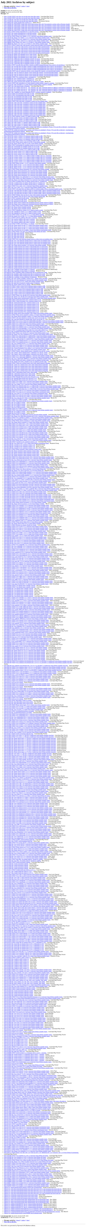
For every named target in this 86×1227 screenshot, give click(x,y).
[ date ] (28, 6)
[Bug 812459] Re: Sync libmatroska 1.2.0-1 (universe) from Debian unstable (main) (26, 832)
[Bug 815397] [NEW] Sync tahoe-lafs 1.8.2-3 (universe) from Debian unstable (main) (27, 1000)
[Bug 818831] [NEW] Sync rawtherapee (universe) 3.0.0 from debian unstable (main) (27, 1178)
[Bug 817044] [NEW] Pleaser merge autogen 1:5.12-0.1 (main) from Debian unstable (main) (28, 1102)
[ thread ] (18, 6)
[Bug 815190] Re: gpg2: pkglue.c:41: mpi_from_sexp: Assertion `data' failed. (24, 981)
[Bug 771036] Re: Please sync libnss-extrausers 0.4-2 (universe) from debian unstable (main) (28, 180)
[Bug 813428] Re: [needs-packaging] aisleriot (16, 863)
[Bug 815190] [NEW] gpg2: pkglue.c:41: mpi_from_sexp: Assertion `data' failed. (25, 980)
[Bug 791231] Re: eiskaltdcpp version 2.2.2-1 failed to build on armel (22, 211)
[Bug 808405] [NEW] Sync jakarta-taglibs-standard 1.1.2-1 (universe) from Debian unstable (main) (30, 472)
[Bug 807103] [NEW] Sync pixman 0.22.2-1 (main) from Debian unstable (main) (26, 426)
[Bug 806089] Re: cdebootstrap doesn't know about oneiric (20, 373)
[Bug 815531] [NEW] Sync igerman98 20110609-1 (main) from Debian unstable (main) (27, 1028)
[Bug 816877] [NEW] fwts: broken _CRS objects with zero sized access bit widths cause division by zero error (33, 1095)
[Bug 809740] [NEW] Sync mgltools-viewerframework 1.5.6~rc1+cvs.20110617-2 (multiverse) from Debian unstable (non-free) (38, 661)
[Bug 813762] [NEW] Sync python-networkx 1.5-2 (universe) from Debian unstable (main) (28, 916)
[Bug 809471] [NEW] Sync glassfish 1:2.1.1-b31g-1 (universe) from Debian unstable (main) (28, 597)
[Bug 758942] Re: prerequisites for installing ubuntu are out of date (22, 146)
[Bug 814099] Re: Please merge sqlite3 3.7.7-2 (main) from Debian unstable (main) (26, 930)
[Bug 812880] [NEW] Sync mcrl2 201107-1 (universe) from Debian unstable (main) (26, 842)
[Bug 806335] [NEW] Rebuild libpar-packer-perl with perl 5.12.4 (21, 376)
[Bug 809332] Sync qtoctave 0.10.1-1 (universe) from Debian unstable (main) (25, 575)
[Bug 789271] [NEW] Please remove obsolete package (19, 205)
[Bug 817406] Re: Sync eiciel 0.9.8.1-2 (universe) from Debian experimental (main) (26, 1115)
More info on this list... (10, 7)
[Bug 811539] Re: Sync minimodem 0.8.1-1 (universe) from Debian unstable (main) (26, 717)
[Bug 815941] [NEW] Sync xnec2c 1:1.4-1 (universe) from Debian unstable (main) (26, 1046)
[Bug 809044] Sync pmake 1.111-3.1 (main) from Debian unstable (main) (23, 535)
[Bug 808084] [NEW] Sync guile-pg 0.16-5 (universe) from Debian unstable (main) (26, 466)
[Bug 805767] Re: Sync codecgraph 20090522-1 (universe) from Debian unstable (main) (27, 358)
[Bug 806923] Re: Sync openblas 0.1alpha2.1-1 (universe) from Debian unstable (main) (27, 419)
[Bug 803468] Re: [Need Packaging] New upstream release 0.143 (21, 302)
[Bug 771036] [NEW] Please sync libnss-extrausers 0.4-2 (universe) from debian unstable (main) (30, 178)
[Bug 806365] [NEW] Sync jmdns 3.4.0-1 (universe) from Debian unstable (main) (26, 381)
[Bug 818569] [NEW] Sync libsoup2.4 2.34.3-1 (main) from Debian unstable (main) (26, 1167)
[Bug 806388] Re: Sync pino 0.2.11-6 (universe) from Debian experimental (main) (26, 393)
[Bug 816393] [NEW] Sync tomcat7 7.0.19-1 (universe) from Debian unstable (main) (27, 1071)
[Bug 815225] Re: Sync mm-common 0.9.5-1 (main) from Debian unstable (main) (26, 986)
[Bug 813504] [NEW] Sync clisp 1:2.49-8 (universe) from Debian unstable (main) (26, 874)
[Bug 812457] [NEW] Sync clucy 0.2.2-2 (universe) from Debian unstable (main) (26, 827)
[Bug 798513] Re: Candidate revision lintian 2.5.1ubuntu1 (19, 269)
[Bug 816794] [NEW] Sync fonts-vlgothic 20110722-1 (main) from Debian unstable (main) (28, 1093)
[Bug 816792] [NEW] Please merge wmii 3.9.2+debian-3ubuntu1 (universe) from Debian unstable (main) (32, 1090)
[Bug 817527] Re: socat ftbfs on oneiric (14, 1125)
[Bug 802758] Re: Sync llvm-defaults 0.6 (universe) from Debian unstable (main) (25, 280)
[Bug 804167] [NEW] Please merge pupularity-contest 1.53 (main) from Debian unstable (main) (29, 314)
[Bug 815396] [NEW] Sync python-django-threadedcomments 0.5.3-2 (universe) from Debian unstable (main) (33, 997)
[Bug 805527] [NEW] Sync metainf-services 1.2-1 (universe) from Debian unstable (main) (28, 340)
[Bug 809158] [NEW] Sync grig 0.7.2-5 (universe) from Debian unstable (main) (25, 537)
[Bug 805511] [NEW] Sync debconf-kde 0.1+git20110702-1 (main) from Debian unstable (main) (30, 336)
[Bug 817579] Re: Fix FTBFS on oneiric (15, 1137)
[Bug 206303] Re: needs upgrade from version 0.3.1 (18, 22)
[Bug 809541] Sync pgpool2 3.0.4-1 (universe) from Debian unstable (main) (24, 623)
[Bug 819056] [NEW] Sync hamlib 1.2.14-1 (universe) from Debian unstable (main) (26, 1184)
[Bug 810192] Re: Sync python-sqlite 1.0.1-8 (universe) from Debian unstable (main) (27, 691)
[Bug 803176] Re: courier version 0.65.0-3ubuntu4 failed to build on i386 (23, 289)
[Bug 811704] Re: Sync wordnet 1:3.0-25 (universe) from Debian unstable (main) (26, 732)
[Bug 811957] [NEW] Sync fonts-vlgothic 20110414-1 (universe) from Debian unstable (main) (29, 759)
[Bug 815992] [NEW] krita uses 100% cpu (15, 1049)
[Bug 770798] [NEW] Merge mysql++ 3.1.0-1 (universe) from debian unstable (25, 163)
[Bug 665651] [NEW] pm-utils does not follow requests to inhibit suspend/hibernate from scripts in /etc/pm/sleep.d (34, 65)
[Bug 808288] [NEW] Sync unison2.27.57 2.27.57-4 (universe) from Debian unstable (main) (29, 467)
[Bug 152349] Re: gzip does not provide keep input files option (21, 19)
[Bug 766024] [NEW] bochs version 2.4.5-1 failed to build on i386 (22, 149)
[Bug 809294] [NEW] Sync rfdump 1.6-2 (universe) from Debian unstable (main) (26, 562)
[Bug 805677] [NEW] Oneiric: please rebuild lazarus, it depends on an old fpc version (27, 351)
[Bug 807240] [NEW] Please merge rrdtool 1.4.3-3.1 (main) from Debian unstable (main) (28, 440)
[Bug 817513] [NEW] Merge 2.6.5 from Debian (17, 1121)
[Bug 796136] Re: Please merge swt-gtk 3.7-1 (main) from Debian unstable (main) (26, 225)
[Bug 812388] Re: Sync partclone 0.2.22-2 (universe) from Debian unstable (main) (26, 803)
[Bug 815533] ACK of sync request (13, 1033)
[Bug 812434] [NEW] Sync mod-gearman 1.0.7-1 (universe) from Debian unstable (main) (28, 811)
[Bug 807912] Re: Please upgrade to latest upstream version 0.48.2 (22, 451)
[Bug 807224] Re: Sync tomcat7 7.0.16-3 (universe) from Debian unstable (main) (26, 438)
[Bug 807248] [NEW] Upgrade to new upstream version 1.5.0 (20, 441)
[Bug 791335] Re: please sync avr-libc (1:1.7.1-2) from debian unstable (23, 216)
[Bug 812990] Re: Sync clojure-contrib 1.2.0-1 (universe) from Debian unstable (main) (27, 853)
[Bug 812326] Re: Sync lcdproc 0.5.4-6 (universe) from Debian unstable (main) (25, 789)
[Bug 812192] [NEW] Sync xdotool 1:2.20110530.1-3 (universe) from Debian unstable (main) (29, 777)
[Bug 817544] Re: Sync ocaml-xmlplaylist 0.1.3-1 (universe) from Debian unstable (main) (28, 1134)
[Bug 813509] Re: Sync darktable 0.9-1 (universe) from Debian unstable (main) (25, 888)
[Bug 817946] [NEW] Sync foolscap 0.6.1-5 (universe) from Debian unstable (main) (26, 1145)
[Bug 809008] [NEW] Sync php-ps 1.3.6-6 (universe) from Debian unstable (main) (26, 528)
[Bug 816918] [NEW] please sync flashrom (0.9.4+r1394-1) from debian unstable (26, 1098)
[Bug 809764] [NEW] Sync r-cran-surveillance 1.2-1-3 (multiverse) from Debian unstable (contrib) (30, 671)
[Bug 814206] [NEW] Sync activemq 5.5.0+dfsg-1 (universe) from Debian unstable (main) (28, 939)
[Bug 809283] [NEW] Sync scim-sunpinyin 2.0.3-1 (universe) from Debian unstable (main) (28, 553)
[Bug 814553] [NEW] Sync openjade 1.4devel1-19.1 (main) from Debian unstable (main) (28, 953)
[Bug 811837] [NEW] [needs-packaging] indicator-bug (19, 733)
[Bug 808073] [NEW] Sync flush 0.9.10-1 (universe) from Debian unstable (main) (26, 464)
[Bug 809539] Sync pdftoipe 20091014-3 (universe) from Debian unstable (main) (26, 618)
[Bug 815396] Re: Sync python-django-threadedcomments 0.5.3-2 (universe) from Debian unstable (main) (32, 998)
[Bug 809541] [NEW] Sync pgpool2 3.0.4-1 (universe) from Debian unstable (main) (26, 620)
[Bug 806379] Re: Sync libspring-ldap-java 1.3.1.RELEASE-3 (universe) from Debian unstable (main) (31, 389)
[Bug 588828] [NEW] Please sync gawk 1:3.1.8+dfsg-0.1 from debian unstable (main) (27, 42)
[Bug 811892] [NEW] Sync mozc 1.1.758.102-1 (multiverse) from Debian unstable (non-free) (29, 735)
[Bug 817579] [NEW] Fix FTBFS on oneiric (16, 1136)
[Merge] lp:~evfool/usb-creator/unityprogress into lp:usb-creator (21, 1195)
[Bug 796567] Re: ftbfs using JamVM (14, 233)
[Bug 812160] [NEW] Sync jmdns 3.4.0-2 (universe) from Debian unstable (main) (26, 765)
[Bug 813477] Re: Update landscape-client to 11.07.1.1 (19, 873)
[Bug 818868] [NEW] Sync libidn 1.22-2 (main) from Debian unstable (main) (25, 1180)
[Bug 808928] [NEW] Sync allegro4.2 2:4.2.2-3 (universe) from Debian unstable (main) (27, 511)
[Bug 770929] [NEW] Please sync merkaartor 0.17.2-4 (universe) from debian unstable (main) (29, 177)
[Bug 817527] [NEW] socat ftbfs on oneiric (15, 1124)
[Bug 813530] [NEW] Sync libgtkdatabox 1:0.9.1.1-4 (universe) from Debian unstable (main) (29, 898)
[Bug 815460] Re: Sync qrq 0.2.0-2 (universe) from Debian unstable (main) (24, 1013)
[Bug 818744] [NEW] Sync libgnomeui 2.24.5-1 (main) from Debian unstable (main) (27, 1172)
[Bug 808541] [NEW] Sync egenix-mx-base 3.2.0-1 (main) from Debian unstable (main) (27, 481)
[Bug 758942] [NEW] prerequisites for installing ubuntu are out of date (23, 145)
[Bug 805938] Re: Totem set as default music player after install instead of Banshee (26, 364)
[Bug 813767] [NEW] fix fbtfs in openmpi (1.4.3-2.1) (18, 921)
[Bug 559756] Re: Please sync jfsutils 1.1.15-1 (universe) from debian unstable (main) (27, 37)
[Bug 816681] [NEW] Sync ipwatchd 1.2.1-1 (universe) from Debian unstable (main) (27, 1086)
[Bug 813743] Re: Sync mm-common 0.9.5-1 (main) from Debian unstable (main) (26, 910)
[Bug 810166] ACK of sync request (13, 686)
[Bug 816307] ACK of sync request (13, 1069)
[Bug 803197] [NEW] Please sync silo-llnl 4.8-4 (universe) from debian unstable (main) (27, 295)
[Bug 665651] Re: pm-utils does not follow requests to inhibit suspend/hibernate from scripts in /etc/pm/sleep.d (33, 66)
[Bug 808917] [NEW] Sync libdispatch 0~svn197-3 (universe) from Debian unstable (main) (28, 508)
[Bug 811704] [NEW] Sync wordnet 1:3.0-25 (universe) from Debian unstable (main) (27, 729)
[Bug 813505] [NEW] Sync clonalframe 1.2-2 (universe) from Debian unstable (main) (27, 880)
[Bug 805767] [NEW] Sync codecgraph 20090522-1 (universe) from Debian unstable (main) (29, 355)
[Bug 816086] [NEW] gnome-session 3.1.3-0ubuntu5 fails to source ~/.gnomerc (25, 1053)
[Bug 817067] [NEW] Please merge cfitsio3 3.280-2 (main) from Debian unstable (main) (27, 1107)
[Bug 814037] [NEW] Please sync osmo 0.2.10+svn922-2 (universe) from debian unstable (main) (30, 925)
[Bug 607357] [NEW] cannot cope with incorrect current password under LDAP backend (28, 45)
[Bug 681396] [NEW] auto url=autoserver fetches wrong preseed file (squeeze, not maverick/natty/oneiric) (32, 71)
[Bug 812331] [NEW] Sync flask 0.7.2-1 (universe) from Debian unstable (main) (25, 792)
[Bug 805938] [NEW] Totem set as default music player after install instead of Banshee (27, 363)
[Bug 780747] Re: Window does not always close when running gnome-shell (24, 196)
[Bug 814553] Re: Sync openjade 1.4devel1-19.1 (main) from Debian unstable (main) (27, 956)
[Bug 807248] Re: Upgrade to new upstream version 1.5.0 (19, 445)
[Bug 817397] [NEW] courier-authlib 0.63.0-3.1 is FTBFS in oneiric (22, 1110)
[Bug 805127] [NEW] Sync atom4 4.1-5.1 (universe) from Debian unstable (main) (26, 325)
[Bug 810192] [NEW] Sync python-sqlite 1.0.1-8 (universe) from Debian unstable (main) (28, 688)
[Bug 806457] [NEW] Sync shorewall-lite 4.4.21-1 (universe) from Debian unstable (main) (28, 401)
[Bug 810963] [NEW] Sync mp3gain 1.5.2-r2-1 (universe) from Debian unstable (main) (27, 697)
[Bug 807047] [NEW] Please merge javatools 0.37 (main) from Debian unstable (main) (27, 420)
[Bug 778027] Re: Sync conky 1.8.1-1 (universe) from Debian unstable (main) (25, 187)
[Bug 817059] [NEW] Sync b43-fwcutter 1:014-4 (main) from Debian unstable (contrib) (27, 1104)
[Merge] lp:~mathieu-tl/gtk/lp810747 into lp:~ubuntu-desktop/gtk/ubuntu (23, 1204)
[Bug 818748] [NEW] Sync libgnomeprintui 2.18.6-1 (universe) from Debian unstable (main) (29, 1177)
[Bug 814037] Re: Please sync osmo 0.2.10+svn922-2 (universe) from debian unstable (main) (29, 927)
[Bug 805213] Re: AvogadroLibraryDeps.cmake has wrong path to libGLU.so (25, 331)
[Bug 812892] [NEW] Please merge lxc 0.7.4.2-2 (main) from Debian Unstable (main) (27, 847)
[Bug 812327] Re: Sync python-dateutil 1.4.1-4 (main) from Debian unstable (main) (26, 791)
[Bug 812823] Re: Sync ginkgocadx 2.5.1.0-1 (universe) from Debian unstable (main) (27, 836)
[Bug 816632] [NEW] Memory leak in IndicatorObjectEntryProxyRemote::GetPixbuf (27, 1080)
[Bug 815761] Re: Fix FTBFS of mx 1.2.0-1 (16, 1039)
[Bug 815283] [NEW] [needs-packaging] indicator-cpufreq (20, 987)
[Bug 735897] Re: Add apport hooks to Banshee (17, 86)
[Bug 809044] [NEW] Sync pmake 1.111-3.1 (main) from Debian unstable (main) (26, 532)
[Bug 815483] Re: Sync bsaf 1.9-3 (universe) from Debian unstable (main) (24, 1022)
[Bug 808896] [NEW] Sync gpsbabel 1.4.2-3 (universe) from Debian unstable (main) (26, 505)
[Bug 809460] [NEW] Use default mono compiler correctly (20, 585)
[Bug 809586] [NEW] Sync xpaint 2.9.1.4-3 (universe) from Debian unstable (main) (26, 643)
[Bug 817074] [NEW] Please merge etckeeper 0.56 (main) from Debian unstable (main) (27, 1108)
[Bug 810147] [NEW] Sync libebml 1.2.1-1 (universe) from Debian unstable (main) (26, 679)
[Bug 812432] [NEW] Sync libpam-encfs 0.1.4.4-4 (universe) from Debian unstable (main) (28, 808)
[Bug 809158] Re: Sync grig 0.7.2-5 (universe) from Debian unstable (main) (24, 540)
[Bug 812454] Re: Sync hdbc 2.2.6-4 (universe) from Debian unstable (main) (24, 824)
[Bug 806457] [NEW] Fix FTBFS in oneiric (16, 399)
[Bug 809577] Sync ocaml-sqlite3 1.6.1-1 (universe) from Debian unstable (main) (26, 641)
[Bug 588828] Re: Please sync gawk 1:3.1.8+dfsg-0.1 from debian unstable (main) (26, 43)
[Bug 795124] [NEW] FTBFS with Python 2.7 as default (19, 223)
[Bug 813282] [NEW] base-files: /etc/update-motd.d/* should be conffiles (23, 859)
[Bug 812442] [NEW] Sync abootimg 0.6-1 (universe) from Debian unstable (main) (26, 817)
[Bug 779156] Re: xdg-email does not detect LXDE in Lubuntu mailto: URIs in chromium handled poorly (32, 190)
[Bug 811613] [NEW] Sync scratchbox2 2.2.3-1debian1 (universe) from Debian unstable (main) (29, 723)
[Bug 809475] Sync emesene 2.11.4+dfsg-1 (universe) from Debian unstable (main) (26, 605)
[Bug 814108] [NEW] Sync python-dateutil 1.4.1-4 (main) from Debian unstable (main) (27, 933)
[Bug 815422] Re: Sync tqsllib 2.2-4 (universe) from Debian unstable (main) (24, 1007)
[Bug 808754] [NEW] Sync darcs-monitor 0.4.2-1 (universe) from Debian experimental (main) (29, 499)
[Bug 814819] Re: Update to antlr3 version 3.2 (16, 959)
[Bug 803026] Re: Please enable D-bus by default (17, 284)
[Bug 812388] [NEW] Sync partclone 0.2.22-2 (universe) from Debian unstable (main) (27, 800)
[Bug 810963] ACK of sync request (13, 699)
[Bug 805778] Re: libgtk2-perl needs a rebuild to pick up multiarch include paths (25, 361)
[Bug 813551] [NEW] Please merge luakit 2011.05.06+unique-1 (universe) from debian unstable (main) (31, 904)
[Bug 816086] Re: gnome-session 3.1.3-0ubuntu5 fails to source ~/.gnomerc (24, 1054)
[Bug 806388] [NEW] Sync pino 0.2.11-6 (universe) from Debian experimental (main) (27, 390)
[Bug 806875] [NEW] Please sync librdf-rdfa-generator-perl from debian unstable (26, 414)
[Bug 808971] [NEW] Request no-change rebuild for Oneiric (20, 525)
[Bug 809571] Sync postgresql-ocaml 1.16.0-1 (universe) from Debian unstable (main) (27, 632)
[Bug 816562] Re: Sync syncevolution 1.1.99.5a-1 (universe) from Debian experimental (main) (29, 1078)
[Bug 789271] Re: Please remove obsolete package (17, 207)
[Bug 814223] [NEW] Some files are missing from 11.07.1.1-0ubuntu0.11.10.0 (25, 942)
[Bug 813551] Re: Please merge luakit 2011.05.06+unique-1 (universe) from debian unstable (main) (30, 907)
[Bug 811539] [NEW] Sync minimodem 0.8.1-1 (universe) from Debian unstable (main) (27, 714)
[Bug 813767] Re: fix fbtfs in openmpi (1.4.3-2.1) (17, 922)
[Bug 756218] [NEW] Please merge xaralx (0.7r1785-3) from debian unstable (25, 142)
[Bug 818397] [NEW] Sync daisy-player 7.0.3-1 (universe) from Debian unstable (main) (27, 1163)
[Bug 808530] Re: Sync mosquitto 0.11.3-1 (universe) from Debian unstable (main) (26, 478)
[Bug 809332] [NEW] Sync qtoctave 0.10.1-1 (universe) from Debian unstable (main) (27, 572)
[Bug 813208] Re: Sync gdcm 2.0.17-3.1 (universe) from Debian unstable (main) (25, 856)
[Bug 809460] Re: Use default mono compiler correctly (19, 588)
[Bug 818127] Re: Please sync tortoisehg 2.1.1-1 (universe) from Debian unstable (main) (27, 1151)
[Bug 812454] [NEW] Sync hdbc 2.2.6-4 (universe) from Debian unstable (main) (25, 820)
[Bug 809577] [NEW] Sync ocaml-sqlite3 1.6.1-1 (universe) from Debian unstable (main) (28, 638)
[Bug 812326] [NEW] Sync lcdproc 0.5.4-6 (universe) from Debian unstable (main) (26, 786)
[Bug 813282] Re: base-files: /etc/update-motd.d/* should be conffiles (22, 860)
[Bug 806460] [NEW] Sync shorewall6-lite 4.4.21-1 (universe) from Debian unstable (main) (28, 410)
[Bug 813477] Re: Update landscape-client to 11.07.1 (18, 871)
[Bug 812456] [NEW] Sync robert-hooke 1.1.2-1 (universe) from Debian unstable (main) (28, 826)
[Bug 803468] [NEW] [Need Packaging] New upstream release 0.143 (22, 299)
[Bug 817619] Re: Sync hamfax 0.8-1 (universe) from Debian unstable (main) (25, 1143)
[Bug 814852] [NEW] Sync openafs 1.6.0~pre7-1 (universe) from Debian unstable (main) (28, 969)
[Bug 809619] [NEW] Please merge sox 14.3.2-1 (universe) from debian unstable (25, 647)
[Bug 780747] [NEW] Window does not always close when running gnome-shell (25, 195)
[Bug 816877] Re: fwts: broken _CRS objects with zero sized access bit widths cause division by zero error (32, 1096)
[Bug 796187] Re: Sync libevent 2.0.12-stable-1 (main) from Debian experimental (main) (28, 230)
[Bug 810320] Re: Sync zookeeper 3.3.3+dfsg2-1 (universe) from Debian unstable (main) (28, 696)
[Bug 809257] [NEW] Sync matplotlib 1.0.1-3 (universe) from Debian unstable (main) (27, 544)
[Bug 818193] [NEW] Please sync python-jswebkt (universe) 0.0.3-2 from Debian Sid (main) (29, 1160)
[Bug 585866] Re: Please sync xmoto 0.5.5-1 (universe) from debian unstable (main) (26, 40)
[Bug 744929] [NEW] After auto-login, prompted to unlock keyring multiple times (26, 101)
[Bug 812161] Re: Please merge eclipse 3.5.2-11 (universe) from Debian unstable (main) (27, 771)
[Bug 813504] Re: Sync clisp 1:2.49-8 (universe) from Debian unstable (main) (25, 877)
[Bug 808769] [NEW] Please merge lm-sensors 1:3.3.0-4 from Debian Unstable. (25, 502)
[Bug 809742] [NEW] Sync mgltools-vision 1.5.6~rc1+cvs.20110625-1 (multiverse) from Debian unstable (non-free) (35, 667)
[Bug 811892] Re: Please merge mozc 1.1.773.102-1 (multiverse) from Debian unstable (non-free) (30, 747)
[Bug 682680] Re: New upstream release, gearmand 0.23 (19, 78)
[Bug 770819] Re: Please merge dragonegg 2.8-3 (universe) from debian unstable (25, 170)
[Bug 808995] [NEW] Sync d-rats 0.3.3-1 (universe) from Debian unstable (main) (26, 526)
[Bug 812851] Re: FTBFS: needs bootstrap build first (18, 841)
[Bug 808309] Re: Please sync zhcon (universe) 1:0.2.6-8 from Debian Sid (24, 470)
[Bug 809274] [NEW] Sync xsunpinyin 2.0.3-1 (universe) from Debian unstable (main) (27, 549)
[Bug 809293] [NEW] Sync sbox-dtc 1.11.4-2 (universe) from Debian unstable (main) (27, 558)
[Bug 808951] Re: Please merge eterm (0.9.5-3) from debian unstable (22, 523)
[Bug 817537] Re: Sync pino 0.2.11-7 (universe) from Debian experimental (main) (26, 1130)
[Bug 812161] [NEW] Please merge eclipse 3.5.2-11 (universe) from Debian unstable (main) (28, 770)
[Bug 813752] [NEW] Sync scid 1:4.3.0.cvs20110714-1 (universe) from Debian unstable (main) (29, 912)
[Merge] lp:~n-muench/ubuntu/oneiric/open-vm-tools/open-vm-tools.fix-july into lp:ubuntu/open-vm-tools (32, 1211)
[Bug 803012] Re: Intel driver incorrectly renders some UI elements (22, 283)
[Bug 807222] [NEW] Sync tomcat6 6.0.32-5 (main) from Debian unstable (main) (26, 432)
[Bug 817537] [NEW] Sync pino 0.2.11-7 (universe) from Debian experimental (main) (27, 1127)
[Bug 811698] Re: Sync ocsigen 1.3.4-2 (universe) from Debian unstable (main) (25, 727)
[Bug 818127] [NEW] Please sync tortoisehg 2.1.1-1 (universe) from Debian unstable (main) (28, 1149)
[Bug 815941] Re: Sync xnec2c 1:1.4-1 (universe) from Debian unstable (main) (25, 1048)
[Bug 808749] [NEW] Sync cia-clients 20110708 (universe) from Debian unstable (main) (28, 494)
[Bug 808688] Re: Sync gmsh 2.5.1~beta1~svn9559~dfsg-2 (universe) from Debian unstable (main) (30, 490)
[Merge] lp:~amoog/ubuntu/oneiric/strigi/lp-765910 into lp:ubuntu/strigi (23, 1187)
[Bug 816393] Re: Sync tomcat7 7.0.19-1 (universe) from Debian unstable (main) (26, 1074)
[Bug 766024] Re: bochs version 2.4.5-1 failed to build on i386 (21, 151)
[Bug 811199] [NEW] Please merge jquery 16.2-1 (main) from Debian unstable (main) (27, 705)
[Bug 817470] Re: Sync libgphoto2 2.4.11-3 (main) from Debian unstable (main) (25, 1119)
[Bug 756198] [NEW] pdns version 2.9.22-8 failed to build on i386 (22, 140)
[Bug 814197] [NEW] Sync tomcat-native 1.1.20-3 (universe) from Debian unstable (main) (28, 936)
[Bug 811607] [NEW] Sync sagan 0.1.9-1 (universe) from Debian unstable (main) (26, 721)
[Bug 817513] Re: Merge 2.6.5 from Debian (16, 1122)
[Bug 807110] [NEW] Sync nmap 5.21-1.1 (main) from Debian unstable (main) (25, 429)
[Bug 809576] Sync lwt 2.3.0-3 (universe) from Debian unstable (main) (23, 637)
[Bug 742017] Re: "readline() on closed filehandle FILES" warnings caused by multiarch (28, 92)
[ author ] (23, 6)
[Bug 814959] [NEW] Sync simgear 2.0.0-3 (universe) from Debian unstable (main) (26, 974)
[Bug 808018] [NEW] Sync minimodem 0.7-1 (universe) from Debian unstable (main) (27, 461)
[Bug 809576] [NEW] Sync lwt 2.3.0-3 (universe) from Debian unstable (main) (25, 634)
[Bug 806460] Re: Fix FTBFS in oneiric (15, 411)
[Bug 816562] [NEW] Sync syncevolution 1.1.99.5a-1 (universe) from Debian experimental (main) (30, 1075)
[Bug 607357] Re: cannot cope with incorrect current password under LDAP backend (27, 46)
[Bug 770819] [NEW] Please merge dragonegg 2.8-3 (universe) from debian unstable (27, 169)
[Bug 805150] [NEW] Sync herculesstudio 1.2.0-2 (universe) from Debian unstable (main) (28, 328)
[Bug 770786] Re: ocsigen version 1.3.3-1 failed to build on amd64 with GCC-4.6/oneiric (28, 155)
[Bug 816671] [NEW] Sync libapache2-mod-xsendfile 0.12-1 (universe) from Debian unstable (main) (31, 1081)
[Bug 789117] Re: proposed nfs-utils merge (15, 199)
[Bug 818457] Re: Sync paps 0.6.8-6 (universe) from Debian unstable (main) (24, 1166)
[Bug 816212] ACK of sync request (13, 1063)
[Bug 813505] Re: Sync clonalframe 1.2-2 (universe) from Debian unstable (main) (26, 883)
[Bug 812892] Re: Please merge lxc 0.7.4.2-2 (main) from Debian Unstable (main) (26, 848)
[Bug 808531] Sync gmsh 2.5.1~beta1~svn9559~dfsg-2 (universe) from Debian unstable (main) (29, 479)
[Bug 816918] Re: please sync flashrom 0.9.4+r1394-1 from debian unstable (24, 1099)
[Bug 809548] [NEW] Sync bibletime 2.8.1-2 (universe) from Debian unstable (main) (27, 624)
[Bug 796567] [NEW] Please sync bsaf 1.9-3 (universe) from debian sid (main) (25, 231)
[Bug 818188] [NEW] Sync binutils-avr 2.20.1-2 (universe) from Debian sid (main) (26, 1155)
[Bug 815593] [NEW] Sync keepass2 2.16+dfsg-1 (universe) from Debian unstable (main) (28, 1034)
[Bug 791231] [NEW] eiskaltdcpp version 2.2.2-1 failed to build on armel (23, 210)
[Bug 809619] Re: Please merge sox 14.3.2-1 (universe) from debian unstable (24, 650)
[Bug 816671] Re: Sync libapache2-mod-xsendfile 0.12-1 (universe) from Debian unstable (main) (30, 1084)
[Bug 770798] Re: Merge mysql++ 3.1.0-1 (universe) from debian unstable (24, 164)
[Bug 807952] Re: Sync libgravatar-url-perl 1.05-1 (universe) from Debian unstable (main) (28, 460)
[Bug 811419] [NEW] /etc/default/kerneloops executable (19, 711)
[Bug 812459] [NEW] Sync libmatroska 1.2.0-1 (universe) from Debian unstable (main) (27, 829)
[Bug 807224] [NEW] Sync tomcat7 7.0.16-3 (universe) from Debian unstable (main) (27, 435)
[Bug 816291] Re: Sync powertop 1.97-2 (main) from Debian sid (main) (23, 1066)
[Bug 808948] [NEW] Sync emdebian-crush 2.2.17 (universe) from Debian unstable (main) (28, 517)
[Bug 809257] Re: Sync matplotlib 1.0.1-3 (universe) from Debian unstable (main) (26, 546)
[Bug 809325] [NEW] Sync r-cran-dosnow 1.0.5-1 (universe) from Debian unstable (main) (28, 567)
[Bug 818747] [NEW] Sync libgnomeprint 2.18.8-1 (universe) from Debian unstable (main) (28, 1175)
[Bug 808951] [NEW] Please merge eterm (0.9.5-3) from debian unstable (23, 522)
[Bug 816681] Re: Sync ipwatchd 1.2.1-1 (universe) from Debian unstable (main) (26, 1089)
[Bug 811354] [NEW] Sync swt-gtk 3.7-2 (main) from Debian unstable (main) (25, 706)
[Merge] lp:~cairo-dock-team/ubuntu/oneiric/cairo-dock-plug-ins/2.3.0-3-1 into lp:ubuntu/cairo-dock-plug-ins (33, 1189)
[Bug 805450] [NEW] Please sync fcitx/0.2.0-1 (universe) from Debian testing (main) (27, 333)
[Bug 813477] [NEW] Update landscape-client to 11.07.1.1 (20, 870)
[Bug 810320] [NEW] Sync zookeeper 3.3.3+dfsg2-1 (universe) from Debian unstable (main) (29, 693)
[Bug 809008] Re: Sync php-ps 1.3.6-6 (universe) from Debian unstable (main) (25, 531)
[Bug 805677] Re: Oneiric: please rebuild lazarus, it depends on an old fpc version (26, 352)
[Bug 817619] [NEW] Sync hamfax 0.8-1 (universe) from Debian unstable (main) (26, 1139)
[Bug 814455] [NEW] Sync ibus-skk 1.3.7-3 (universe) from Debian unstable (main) (26, 951)
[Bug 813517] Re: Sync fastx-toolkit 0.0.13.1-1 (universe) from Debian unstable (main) (27, 897)
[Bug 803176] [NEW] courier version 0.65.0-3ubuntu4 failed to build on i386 (25, 286)
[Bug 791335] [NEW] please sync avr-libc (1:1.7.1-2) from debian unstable (24, 214)
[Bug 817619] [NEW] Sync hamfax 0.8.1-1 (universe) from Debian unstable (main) (26, 1142)
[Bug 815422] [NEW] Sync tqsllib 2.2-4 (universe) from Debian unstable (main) (25, 1004)
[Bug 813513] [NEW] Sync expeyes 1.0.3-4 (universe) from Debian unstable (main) (26, 889)
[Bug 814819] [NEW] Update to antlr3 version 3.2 (17, 957)
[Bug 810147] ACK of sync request (13, 682)
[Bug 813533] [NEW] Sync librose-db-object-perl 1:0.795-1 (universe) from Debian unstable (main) (30, 901)
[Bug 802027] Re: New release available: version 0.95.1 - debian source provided (26, 278)
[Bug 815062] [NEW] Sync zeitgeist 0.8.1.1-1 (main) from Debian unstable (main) (26, 977)
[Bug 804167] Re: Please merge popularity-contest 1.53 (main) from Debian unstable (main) (28, 316)
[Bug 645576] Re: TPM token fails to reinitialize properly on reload (22, 59)
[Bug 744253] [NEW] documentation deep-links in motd (19, 93)
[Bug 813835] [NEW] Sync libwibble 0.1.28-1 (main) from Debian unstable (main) (26, 924)
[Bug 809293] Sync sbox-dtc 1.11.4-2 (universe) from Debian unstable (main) (25, 561)
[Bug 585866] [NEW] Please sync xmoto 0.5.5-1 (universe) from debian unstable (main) (27, 39)
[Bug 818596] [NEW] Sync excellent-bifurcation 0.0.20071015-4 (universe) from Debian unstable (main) (32, 1170)
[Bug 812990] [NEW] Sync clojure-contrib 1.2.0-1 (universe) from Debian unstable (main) (28, 851)
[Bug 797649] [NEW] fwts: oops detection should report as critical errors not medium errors (28, 239)
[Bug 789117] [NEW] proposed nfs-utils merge (16, 198)
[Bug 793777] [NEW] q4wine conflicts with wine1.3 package (20, 217)
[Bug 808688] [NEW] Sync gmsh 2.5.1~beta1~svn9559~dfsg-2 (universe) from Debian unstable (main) (32, 488)
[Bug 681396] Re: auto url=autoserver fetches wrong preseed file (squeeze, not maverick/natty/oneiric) (31, 72)
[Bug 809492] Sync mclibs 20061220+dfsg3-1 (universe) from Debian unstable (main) (27, 609)
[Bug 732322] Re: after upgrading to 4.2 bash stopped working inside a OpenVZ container (28, 84)
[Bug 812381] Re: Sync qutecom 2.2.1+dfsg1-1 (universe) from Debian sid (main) (26, 797)
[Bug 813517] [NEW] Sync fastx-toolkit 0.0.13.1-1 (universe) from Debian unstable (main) (28, 894)
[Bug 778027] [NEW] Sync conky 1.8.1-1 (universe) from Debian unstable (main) (26, 186)
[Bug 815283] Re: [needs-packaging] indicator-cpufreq (19, 991)
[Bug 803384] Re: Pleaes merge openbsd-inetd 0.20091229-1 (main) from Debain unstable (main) (30, 298)
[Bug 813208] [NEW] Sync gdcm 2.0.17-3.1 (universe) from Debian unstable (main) (26, 854)
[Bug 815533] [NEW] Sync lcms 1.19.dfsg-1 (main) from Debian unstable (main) (26, 1031)
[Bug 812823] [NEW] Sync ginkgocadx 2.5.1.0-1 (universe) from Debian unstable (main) (28, 833)
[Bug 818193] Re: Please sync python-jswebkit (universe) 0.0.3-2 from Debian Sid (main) (28, 1161)
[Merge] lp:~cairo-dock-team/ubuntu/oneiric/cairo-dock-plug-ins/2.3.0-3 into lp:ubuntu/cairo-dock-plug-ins (32, 1193)
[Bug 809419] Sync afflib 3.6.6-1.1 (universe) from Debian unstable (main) (24, 579)
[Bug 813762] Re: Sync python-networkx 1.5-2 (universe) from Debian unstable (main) (27, 919)
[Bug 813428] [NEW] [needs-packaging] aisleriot (17, 862)
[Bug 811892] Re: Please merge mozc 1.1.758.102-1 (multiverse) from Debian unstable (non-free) (30, 738)
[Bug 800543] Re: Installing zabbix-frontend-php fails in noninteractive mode (24, 274)
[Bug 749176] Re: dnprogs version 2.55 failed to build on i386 (21, 118)
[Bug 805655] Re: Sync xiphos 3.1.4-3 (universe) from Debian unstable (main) (25, 349)
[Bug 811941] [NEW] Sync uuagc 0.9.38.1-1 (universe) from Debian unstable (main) (27, 756)
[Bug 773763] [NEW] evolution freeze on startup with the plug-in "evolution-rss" (26, 181)
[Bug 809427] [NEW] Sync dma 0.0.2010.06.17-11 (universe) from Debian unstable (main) (28, 581)
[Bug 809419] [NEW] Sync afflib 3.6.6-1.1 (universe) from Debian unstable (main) (26, 576)
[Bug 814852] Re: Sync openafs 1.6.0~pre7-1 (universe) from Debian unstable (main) (27, 972)
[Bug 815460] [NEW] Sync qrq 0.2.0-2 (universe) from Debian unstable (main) (25, 1012)
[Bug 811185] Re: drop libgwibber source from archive (19, 702)
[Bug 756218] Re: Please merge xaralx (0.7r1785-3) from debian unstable (23, 143)
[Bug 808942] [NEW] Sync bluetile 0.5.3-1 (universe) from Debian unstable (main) (26, 514)
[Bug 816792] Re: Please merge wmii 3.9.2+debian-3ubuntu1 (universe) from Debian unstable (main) (31, 1092)
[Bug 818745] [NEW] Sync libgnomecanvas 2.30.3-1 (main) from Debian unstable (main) (28, 1173)
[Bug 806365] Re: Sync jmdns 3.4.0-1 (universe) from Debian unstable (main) (25, 384)
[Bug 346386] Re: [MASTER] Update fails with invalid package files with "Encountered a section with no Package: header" (37, 24)
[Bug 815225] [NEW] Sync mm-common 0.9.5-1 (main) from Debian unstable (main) (27, 984)
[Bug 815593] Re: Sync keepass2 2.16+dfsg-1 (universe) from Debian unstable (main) (27, 1036)
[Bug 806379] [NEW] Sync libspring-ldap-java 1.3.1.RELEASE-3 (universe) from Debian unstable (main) (32, 386)
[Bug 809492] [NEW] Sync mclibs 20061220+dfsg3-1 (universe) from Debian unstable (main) (29, 606)
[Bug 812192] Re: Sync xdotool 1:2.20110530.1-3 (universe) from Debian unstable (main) (28, 779)
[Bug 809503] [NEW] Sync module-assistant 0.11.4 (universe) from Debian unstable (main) (28, 611)
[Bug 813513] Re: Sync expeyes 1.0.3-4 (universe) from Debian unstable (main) (25, 892)
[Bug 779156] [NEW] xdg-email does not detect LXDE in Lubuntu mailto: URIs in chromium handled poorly (33, 189)
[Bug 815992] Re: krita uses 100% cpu (14, 1051)
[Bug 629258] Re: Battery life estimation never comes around (20, 54)
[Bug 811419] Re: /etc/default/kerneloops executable (18, 712)
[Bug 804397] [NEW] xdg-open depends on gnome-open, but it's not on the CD (25, 317)
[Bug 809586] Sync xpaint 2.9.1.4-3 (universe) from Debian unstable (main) (24, 646)
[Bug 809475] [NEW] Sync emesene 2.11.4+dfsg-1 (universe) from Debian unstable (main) (28, 602)
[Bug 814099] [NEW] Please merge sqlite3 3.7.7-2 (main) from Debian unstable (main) (27, 929)
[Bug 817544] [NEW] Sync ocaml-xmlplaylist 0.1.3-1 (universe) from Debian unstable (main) (29, 1131)
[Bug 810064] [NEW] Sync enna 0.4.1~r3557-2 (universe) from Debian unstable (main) (27, 676)
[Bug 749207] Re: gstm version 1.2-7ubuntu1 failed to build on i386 (22, 122)
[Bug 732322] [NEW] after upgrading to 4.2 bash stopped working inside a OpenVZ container (29, 83)
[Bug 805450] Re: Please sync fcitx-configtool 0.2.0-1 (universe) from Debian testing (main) (28, 334)
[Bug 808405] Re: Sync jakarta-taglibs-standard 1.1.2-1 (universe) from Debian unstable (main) (29, 475)
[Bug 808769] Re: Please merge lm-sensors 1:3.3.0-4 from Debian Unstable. (24, 503)
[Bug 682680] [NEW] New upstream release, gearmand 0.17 (20, 77)
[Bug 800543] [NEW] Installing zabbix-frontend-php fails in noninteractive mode (25, 272)
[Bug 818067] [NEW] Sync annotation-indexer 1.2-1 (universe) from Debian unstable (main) (29, 1146)
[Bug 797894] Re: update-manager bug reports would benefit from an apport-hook (26, 246)
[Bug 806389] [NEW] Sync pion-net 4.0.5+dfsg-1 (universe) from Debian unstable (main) (28, 395)
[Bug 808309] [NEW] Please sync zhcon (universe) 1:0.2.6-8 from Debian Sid (25, 469)
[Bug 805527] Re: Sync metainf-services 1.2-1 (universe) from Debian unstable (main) (27, 343)
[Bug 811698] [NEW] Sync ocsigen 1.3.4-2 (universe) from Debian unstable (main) (26, 724)
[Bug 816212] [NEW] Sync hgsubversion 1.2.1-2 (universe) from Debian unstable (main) (28, 1062)
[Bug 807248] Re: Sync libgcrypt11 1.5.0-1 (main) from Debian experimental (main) (26, 443)
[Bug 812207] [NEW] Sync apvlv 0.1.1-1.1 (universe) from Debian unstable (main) (26, 780)
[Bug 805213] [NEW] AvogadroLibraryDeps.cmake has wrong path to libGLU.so (26, 330)
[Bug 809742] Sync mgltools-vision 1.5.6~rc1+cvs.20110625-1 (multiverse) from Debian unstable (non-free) (33, 670)
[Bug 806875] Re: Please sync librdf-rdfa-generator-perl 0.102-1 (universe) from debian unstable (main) (31, 416)
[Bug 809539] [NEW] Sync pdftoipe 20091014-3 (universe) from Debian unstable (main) (28, 615)
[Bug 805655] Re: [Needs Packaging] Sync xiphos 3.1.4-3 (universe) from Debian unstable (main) (30, 348)
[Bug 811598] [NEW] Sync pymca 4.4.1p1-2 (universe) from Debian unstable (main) (27, 720)
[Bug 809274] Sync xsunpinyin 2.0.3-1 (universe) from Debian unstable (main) (25, 552)
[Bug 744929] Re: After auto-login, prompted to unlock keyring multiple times (25, 102)
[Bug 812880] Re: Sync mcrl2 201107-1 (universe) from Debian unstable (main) (25, 844)
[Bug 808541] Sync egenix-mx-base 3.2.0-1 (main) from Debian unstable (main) (25, 482)
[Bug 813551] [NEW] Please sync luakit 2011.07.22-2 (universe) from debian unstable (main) (29, 906)
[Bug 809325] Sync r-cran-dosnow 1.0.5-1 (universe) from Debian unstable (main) (26, 570)
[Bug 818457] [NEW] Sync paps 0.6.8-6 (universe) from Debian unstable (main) (25, 1164)
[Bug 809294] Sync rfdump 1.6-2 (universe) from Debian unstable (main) (23, 565)
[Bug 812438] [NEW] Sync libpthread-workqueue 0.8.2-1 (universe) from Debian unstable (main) (30, 814)
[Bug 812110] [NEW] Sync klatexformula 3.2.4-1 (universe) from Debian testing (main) (27, 762)
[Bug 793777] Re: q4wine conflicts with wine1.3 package (19, 219)
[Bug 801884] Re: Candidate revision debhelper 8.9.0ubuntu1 (20, 277)
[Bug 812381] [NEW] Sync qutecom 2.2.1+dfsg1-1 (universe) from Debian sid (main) (27, 795)
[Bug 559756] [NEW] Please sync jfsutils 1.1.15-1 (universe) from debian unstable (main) (28, 36)
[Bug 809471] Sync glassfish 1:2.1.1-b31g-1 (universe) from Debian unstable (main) (26, 600)
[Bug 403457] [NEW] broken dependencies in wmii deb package (21, 31)
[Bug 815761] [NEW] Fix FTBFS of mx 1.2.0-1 (17, 1037)
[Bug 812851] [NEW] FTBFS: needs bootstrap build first (19, 839)
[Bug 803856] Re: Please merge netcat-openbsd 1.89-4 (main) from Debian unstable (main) (28, 313)
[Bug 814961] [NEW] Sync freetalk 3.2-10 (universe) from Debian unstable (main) (26, 975)
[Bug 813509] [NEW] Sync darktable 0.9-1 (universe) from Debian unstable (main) (26, 885)
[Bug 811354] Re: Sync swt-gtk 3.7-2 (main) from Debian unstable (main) (24, 709)
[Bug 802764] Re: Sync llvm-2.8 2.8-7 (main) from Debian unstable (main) (24, 281)
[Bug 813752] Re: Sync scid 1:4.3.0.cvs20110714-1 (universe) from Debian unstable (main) (28, 915)
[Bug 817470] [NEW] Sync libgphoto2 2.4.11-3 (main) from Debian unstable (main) (26, 1116)
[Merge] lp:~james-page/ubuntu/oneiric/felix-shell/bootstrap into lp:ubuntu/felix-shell (26, 1199)
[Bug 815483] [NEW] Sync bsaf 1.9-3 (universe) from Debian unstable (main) (25, 1018)
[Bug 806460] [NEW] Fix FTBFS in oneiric (16, 408)
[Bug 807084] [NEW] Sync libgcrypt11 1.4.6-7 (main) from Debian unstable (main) (26, 423)
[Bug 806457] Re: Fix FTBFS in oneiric (15, 402)
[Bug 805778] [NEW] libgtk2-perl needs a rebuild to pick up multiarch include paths (26, 360)
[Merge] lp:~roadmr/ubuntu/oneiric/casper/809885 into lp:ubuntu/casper (23, 1213)
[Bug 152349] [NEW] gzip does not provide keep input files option (22, 16)
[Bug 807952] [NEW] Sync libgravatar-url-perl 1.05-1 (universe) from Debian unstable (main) (29, 457)
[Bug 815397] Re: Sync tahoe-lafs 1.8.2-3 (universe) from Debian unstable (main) (26, 1001)
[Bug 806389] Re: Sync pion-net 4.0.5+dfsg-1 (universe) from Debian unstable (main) (27, 398)
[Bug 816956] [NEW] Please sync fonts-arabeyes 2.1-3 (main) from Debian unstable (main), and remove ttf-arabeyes (35, 1101)
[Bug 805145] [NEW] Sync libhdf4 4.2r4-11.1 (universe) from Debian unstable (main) (27, 327)
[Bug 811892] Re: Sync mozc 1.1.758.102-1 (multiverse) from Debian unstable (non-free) (28, 753)
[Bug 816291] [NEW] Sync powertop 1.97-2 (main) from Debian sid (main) (24, 1065)
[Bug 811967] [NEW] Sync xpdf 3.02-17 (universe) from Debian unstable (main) (25, 761)
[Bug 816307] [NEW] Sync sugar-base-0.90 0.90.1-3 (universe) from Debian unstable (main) (29, 1068)
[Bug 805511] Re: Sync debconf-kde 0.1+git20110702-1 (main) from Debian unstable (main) (29, 339)
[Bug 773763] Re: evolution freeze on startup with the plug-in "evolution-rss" (24, 183)
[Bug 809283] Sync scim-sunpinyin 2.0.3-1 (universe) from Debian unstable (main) (26, 556)
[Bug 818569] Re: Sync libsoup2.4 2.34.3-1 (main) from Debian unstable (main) (25, 1169)
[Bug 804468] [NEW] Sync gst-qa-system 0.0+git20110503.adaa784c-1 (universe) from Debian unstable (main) (34, 321)
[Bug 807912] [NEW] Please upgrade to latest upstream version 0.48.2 (23, 449)
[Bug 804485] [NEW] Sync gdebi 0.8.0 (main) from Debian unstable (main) (24, 324)
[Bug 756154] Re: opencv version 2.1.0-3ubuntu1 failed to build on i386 (23, 136)
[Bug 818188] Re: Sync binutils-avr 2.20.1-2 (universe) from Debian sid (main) (25, 1157)
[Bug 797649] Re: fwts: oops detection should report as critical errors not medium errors (27, 240)
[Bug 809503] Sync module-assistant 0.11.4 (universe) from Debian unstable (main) (26, 614)
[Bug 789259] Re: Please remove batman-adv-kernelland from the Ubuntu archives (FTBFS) (29, 202)
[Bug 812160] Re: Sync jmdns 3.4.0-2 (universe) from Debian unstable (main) (25, 768)
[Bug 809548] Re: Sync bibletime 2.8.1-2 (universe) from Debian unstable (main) (26, 626)
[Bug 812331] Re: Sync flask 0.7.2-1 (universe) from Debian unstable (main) (24, 794)
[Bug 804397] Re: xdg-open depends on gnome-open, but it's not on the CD (24, 319)
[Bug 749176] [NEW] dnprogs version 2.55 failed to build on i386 (22, 116)
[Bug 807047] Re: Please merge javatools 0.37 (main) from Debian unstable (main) (26, 422)
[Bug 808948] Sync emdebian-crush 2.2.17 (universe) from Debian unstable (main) (26, 520)
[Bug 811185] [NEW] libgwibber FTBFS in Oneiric (18, 700)
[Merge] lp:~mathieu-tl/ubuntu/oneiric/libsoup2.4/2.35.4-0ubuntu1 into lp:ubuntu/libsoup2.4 (28, 1208)
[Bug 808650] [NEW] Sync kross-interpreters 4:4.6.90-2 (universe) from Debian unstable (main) (30, 484)
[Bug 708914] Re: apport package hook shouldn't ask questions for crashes (24, 81)
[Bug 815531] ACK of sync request (13, 1030)
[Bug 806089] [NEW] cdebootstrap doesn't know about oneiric (21, 372)
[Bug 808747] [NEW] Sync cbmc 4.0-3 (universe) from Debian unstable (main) (25, 491)
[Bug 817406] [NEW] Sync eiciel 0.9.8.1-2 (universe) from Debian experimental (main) (27, 1111)
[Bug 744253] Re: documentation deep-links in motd (18, 96)
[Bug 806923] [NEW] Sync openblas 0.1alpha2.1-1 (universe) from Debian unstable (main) (28, 417)
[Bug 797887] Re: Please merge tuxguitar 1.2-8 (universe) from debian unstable (25, 245)
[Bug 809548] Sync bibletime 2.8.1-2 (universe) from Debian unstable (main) (24, 627)
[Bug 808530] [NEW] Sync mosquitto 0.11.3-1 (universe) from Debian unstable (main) (27, 476)
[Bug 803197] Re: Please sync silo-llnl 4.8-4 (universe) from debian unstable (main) (26, 296)
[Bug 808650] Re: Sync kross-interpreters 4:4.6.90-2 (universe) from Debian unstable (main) (28, 487)
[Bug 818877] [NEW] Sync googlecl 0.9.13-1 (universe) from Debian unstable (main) (27, 1183)
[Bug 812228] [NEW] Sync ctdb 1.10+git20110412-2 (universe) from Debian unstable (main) (29, 783)
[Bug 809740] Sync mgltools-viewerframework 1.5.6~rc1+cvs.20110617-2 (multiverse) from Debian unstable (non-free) (36, 665)
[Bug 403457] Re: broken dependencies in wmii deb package (20, 33)
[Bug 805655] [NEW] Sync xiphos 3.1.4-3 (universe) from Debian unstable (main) (26, 345)
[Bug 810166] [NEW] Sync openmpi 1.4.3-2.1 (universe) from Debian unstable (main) (27, 683)
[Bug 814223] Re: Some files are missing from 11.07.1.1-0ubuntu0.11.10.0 (24, 944)
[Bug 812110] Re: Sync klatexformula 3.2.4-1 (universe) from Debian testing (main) (26, 764)
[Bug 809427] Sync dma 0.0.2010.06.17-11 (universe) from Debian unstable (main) (26, 584)
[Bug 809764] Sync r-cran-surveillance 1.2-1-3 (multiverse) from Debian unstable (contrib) (28, 674)
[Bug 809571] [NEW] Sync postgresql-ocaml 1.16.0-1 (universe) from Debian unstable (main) (29, 629)
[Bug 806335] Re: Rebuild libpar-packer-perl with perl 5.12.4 (20, 378)
